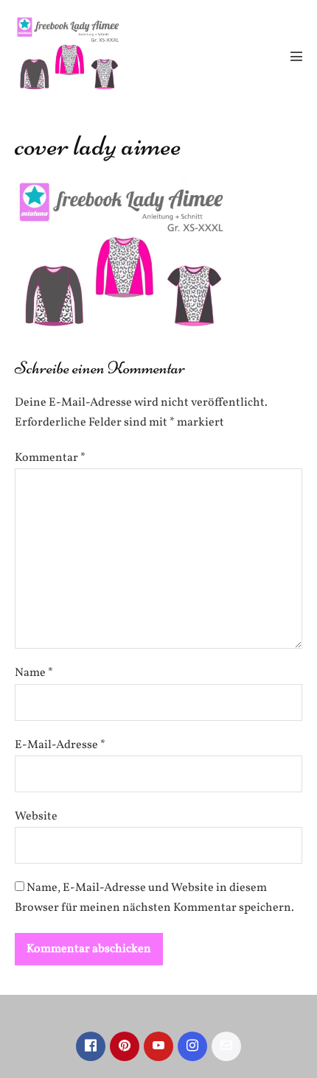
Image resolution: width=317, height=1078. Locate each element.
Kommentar (50, 458)
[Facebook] (90, 1046)
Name (34, 673)
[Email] (226, 1046)
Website (36, 816)
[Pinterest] (124, 1046)
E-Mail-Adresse (60, 745)
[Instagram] (192, 1046)
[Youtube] (158, 1046)
